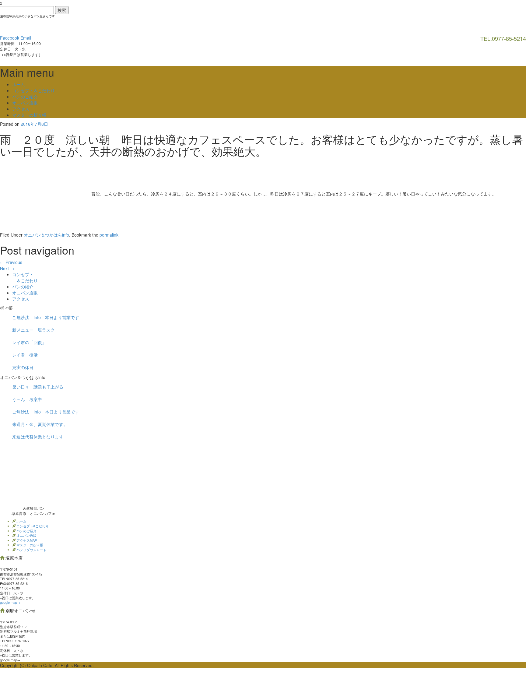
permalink (109, 235)
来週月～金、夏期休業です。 (40, 424)
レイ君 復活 (25, 355)
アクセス (20, 109)
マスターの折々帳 (29, 115)
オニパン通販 (25, 103)
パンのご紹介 (25, 96)
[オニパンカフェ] (45, 26)
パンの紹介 (22, 286)
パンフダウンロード (31, 549)
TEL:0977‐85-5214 (14, 578)
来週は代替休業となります (37, 437)
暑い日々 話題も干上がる (37, 387)
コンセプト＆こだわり (33, 90)
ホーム (18, 84)
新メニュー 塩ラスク (33, 330)
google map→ (10, 602)
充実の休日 (22, 367)
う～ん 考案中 (27, 399)
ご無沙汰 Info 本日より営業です (45, 317)
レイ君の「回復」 (29, 342)
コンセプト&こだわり (32, 525)
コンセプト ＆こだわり (25, 277)
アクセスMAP (26, 540)
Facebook (9, 38)
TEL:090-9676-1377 (15, 640)
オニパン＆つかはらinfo (46, 235)
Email (25, 38)
